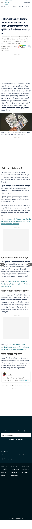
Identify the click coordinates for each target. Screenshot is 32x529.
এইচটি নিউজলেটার (25, 469)
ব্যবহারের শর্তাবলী (25, 466)
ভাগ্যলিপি (28, 6)
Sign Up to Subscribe (16, 439)
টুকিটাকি (3, 459)
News (7, 385)
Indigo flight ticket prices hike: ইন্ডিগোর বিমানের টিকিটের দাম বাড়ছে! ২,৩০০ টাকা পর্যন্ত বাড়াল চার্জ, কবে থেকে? (15, 284)
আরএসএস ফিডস (14, 475)
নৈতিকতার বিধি (24, 472)
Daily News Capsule (7, 435)
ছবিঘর (23, 455)
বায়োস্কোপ (21, 6)
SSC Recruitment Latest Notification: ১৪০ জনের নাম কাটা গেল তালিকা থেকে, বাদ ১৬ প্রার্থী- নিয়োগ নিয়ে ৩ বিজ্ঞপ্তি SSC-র (15, 347)
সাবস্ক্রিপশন (3, 472)
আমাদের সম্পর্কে (4, 466)
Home (3, 385)
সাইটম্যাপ (3, 475)
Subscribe (27, 2)
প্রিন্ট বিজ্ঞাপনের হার (15, 472)
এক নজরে (15, 6)
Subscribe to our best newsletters (16, 431)
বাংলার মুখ (9, 6)
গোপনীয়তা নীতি (4, 469)
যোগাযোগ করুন (14, 466)
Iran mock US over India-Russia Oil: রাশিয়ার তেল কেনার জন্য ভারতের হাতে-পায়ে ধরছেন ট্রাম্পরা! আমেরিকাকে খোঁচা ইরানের (16, 221)
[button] (2, 3)
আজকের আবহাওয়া (15, 469)
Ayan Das (6, 50)
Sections (4, 452)
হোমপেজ (3, 6)
